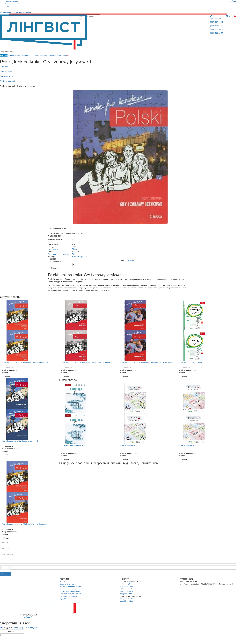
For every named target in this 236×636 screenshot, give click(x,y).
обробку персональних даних (25, 627)
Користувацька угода (68, 588)
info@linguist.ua (126, 593)
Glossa (74, 249)
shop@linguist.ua (126, 601)
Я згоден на (20, 627)
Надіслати (6, 573)
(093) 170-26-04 (216, 29)
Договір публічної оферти (70, 591)
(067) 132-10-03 (216, 18)
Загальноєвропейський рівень (60, 254)
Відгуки (63, 598)
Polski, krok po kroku (80, 256)
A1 (73, 254)
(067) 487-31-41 (216, 22)
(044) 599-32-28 (216, 33)
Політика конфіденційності (70, 593)
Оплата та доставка (68, 584)
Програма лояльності (68, 596)
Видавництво (53, 249)
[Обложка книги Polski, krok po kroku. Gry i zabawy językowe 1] (120, 157)
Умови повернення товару (70, 586)
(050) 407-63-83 (216, 25)
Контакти (63, 581)
